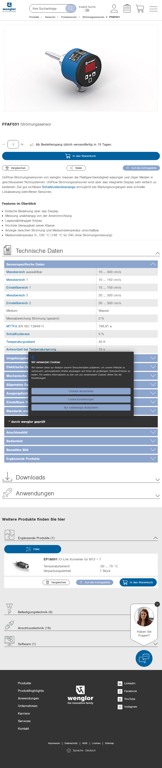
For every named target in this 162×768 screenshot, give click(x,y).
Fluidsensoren (69, 17)
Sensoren (50, 17)
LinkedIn (129, 683)
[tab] (81, 264)
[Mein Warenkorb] (140, 11)
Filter (36, 549)
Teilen (78, 167)
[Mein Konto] (114, 11)
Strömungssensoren (93, 17)
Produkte (34, 17)
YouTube (129, 698)
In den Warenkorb (84, 155)
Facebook (130, 691)
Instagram (130, 706)
